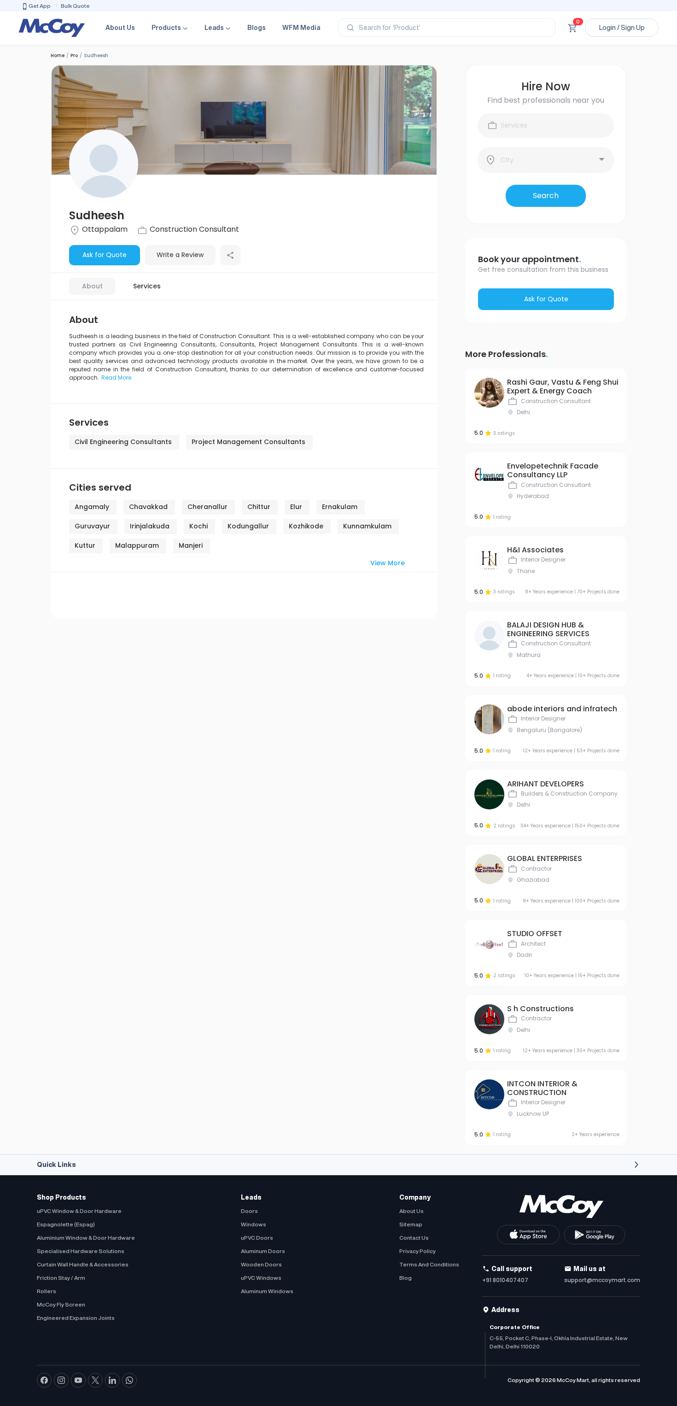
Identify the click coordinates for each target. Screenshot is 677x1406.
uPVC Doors (257, 1238)
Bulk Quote (75, 6)
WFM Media (301, 27)
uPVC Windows (261, 1278)
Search (546, 195)
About (92, 286)
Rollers (46, 1291)
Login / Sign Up (622, 27)
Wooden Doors (261, 1264)
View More (387, 563)
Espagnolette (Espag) (66, 1224)
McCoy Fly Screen (61, 1304)
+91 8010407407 (505, 1280)
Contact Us (414, 1238)
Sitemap (410, 1224)
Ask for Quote (104, 254)
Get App (40, 6)
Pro (74, 55)
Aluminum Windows (267, 1291)
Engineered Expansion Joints (76, 1318)
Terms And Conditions (429, 1264)
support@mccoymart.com (602, 1280)
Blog (405, 1278)
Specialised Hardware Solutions (80, 1251)
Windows (253, 1224)
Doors (249, 1211)
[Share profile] (230, 255)
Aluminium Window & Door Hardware (86, 1238)
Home (57, 55)
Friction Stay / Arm (61, 1278)
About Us (120, 27)
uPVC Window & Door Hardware (79, 1211)
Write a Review (180, 254)
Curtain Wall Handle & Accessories (82, 1264)
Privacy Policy (417, 1251)
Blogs (256, 27)
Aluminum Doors (263, 1251)
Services (147, 286)
